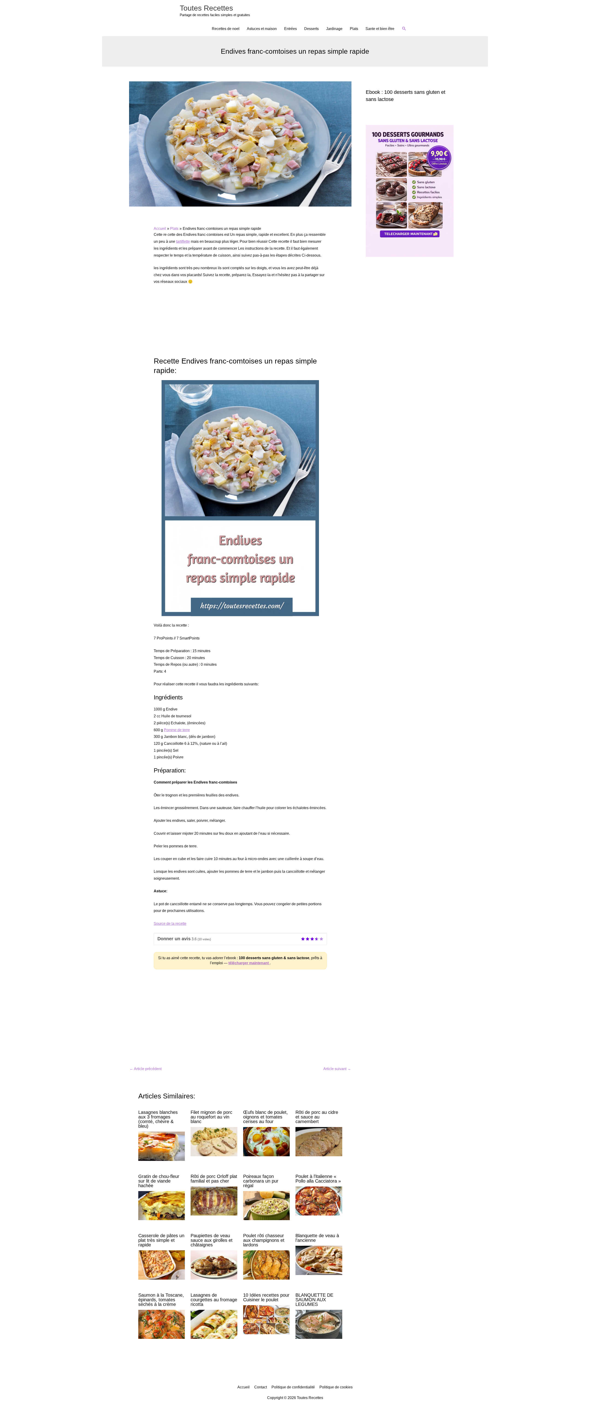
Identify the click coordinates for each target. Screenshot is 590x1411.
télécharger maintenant (249, 963)
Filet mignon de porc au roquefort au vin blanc (211, 1117)
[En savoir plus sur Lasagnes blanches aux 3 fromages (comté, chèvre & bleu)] (161, 1146)
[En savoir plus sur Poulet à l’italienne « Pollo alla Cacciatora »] (318, 1201)
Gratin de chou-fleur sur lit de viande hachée (158, 1181)
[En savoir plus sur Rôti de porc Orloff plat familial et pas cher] (214, 1201)
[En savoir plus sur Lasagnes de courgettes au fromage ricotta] (214, 1324)
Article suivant (337, 1069)
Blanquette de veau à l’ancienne (317, 1238)
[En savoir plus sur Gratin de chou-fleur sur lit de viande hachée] (161, 1205)
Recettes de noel (225, 29)
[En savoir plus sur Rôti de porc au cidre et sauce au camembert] (318, 1141)
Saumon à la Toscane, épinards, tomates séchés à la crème (161, 1300)
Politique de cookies (336, 1387)
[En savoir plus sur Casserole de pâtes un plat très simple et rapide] (161, 1265)
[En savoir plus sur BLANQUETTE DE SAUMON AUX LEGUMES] (318, 1324)
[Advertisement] (240, 323)
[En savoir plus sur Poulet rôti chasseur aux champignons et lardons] (266, 1265)
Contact (260, 1387)
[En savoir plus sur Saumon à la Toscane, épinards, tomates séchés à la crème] (161, 1324)
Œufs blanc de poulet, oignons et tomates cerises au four (265, 1117)
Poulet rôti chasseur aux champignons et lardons (263, 1240)
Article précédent (146, 1069)
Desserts (311, 29)
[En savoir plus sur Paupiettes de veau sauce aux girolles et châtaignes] (214, 1265)
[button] (404, 28)
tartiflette (183, 241)
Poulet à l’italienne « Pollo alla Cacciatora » (318, 1178)
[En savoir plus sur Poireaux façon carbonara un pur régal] (266, 1205)
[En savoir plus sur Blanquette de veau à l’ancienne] (318, 1260)
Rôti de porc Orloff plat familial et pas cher (214, 1178)
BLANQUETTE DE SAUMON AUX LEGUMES (314, 1300)
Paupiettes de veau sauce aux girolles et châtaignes (212, 1240)
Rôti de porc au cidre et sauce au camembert (316, 1117)
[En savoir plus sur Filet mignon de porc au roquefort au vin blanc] (214, 1141)
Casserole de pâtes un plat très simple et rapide (161, 1240)
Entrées (290, 29)
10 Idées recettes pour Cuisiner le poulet (266, 1297)
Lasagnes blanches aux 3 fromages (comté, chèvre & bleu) (158, 1119)
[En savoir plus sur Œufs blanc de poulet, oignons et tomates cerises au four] (266, 1141)
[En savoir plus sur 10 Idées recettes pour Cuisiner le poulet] (266, 1319)
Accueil (243, 1387)
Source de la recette (170, 924)
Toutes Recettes (206, 8)
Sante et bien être (380, 29)
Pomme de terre (177, 730)
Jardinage (334, 29)
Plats (354, 29)
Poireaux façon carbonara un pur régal (260, 1181)
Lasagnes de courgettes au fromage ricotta (214, 1300)
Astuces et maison (262, 29)
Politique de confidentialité (293, 1387)
